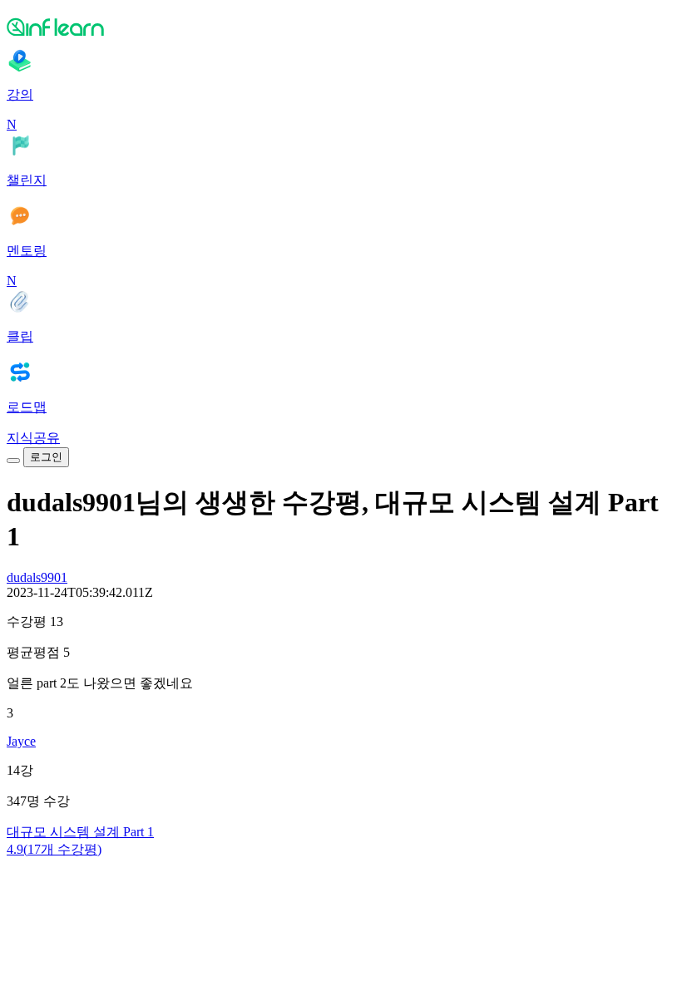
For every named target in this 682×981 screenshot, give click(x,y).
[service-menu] (13, 460)
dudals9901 (37, 577)
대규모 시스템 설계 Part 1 (80, 832)
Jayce (21, 741)
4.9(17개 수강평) (54, 849)
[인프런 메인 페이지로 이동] (341, 27)
